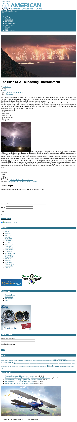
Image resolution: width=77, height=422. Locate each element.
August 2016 (9, 257)
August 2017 (9, 244)
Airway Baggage (28, 360)
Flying (69, 363)
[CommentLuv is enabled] (10, 222)
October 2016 (9, 255)
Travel (50, 365)
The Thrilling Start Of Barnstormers (21, 180)
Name (3, 207)
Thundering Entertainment (14, 92)
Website (3, 215)
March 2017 (9, 248)
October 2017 (9, 242)
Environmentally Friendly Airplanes (59, 363)
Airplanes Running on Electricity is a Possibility (20, 376)
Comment (4, 204)
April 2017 (8, 246)
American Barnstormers (38, 360)
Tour (45, 366)
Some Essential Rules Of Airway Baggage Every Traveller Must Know (27, 378)
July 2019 (8, 232)
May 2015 (8, 268)
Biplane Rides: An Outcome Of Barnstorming (19, 381)
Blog (4, 90)
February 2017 (9, 250)
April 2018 (8, 239)
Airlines (6, 360)
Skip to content (5, 1)
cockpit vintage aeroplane (36, 363)
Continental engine (46, 363)
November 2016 (10, 253)
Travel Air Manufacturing (61, 366)
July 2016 (8, 259)
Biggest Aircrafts (19, 363)
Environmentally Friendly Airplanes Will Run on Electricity (23, 380)
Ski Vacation (13, 366)
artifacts (46, 360)
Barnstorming (8, 362)
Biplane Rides (9, 298)
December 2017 (10, 241)
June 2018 (8, 237)
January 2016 (9, 266)
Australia (50, 360)
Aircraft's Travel (10, 295)
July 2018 (8, 235)
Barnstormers (9, 297)
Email (3, 211)
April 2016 (8, 262)
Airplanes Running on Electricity (16, 360)
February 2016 (9, 264)
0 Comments (9, 94)
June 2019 (8, 233)
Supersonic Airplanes (26, 366)
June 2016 (8, 260)
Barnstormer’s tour (70, 360)
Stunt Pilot (18, 366)
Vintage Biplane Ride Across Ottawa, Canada (22, 181)
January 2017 (9, 251)
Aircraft (2, 360)
